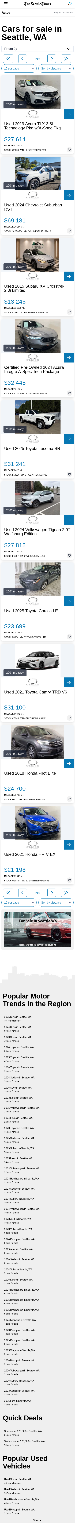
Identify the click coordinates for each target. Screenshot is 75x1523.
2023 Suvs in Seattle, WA (18, 1039)
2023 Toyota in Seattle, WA (19, 1130)
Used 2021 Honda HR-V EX (29, 854)
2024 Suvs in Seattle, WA (18, 1029)
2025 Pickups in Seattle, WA (19, 1342)
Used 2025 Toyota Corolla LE (31, 611)
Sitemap (37, 1520)
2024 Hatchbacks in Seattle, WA (21, 1291)
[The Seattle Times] (37, 4)
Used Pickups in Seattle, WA (19, 1511)
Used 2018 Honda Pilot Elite (30, 773)
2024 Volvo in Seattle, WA (18, 1271)
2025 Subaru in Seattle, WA (19, 1150)
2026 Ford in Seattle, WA (17, 1402)
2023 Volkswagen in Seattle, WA (22, 1170)
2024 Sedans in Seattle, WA (19, 1079)
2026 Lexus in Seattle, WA (18, 1281)
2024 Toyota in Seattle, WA (19, 1049)
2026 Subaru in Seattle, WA (19, 1382)
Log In (57, 12)
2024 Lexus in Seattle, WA (18, 1120)
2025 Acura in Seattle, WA (18, 1251)
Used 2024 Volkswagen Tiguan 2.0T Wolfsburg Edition (37, 532)
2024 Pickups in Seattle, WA (19, 1241)
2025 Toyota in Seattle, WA (19, 1059)
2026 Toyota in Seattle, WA (19, 1069)
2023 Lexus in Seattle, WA (18, 1099)
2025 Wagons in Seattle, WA (19, 1352)
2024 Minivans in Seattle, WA (20, 1322)
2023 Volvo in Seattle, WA (18, 1231)
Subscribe (68, 12)
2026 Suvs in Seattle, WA (18, 1089)
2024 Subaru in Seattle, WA (19, 1200)
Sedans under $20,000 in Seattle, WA (24, 1443)
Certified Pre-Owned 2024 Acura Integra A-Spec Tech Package (34, 369)
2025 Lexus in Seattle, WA (18, 1160)
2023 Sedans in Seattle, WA (19, 1190)
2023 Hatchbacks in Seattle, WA (21, 1180)
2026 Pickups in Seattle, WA (19, 1362)
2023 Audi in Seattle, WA (17, 1221)
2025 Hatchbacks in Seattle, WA (21, 1301)
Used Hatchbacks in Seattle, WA (21, 1501)
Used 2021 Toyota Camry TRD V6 (35, 692)
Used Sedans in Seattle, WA (19, 1491)
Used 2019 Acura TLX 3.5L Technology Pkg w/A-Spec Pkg (32, 126)
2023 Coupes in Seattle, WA (19, 1392)
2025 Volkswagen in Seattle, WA (22, 1109)
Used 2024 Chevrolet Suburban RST (33, 207)
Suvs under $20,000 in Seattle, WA (23, 1433)
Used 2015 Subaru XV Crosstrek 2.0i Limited (34, 288)
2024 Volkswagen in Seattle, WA (22, 1211)
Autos (6, 12)
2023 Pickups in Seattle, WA (19, 1332)
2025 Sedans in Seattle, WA (19, 1140)
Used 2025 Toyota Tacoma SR (32, 448)
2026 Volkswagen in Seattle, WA (22, 1372)
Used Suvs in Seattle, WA (18, 1481)
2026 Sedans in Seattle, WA (19, 1261)
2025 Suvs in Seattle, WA (18, 1019)
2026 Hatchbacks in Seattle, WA (21, 1312)
